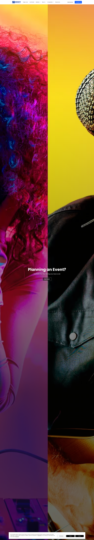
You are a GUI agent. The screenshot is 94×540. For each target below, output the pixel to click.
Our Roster (32, 2)
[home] (16, 2)
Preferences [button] (17, 536)
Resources (57, 2)
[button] (38, 2)
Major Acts (25, 2)
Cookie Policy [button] (40, 535)
